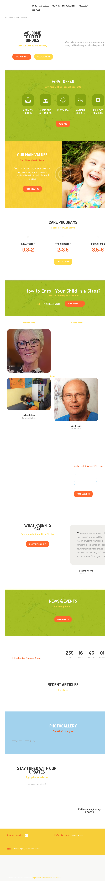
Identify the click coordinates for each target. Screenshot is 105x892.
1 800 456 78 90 (52, 304)
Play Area (63, 110)
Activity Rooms (28, 111)
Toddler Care (63, 244)
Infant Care (28, 244)
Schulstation (29, 415)
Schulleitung (29, 343)
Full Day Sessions (98, 111)
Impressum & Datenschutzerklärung (47, 877)
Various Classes (80, 111)
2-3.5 (63, 249)
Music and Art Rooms (45, 111)
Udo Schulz (76, 425)
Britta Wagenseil (29, 340)
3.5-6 (98, 249)
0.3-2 (28, 249)
